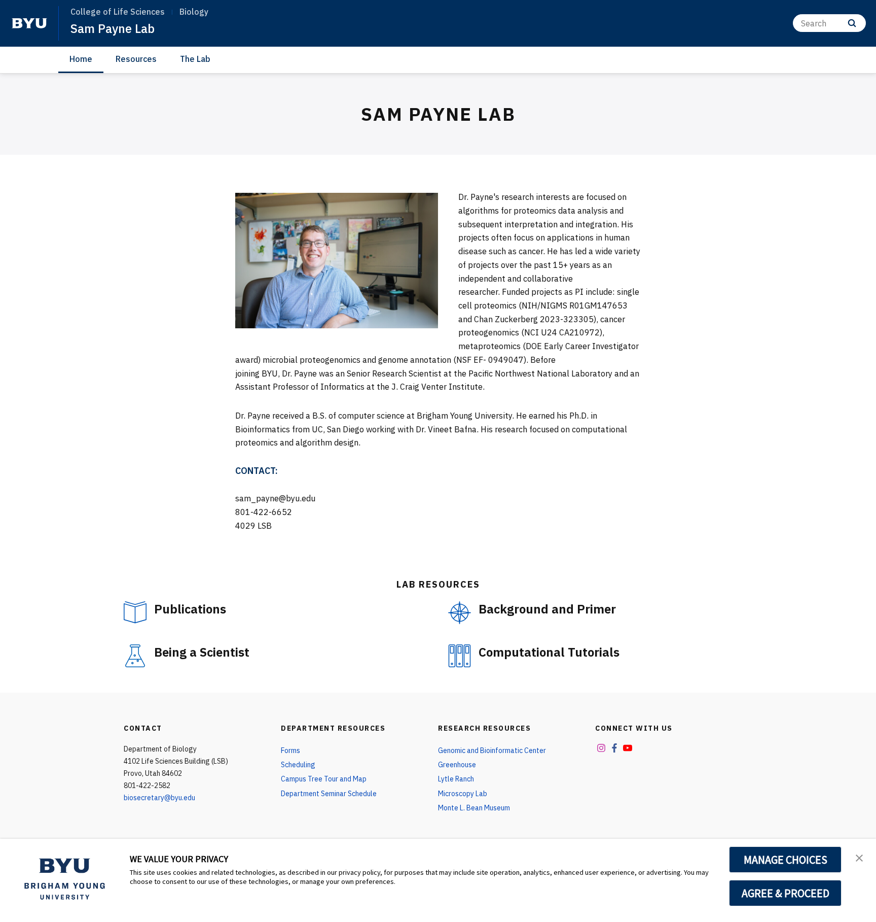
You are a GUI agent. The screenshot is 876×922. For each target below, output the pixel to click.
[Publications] (135, 612)
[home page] (29, 23)
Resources (136, 59)
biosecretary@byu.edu (159, 797)
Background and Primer (547, 609)
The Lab (195, 59)
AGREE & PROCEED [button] (785, 893)
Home (80, 59)
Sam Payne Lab (112, 28)
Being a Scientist (201, 652)
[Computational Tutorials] (459, 655)
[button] (859, 857)
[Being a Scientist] (135, 655)
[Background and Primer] (459, 612)
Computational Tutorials (549, 652)
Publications (190, 609)
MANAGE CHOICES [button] (785, 859)
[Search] (852, 23)
